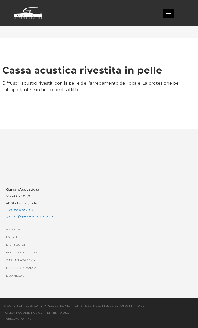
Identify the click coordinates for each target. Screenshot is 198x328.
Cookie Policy (30, 312)
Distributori (16, 245)
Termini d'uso (57, 312)
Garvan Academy (21, 260)
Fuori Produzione (22, 252)
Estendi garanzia (21, 268)
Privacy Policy (19, 319)
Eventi (11, 237)
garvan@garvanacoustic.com (29, 216)
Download (15, 275)
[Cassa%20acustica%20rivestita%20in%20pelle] (67, 113)
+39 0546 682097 (20, 210)
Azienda (13, 229)
